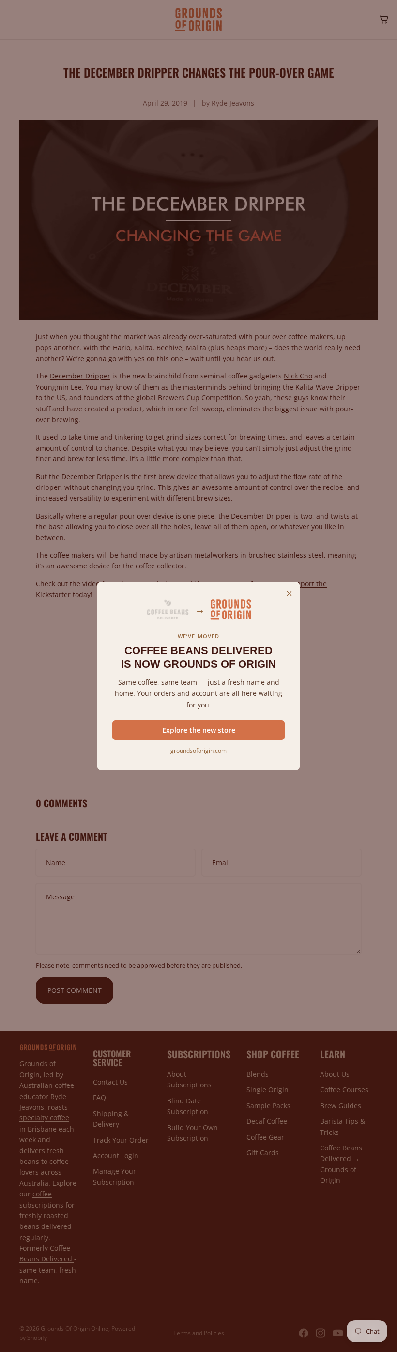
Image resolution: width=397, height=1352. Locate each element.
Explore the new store (198, 730)
